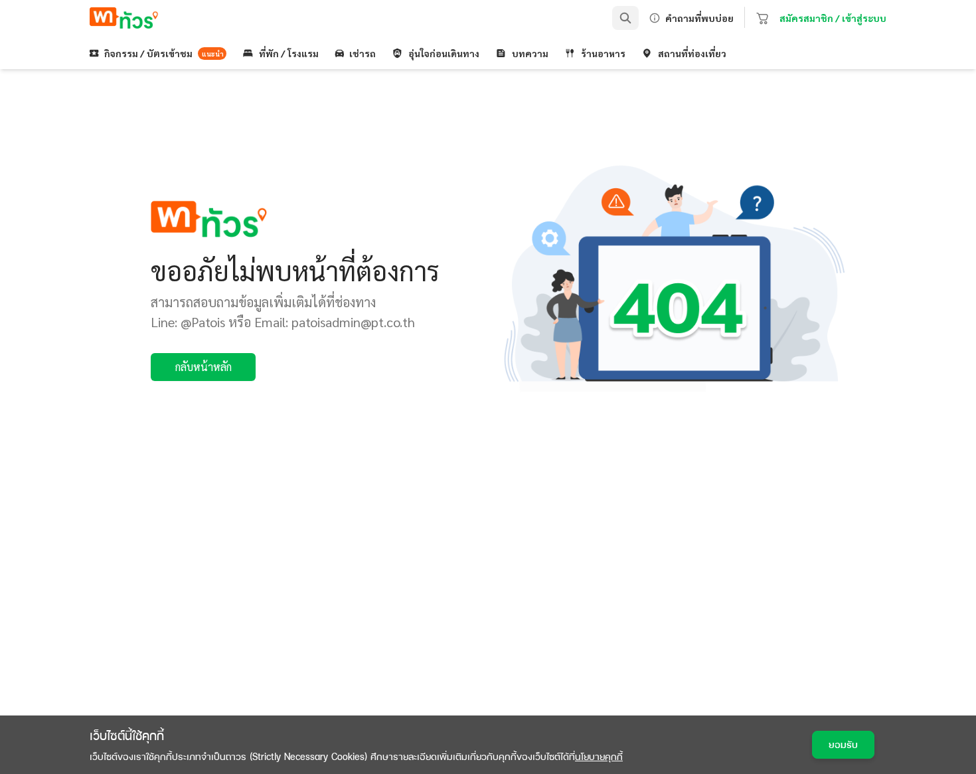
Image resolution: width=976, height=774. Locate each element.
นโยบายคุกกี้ (599, 756)
